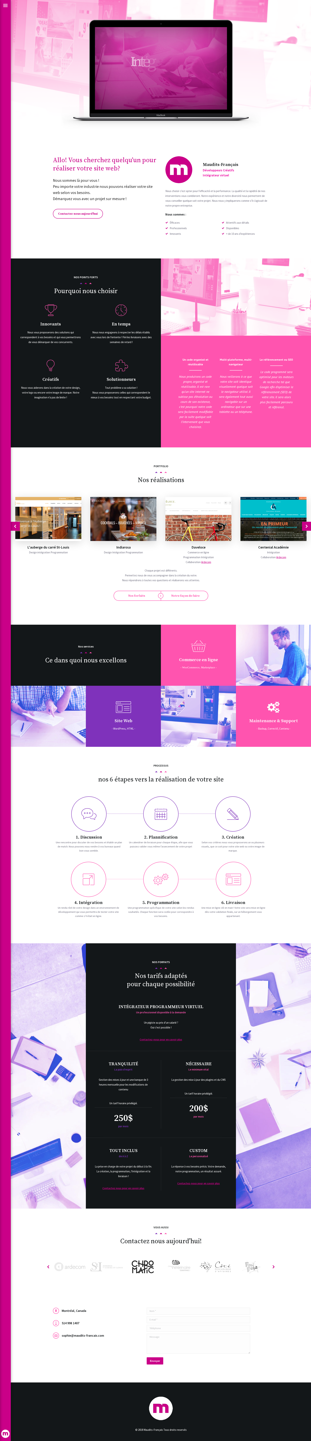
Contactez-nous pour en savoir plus (161, 1039)
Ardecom (206, 562)
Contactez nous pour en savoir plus (123, 1188)
